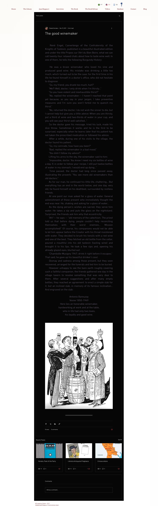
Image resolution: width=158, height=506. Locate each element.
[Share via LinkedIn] (55, 424)
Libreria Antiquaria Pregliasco (78, 461)
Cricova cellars (103, 461)
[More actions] (112, 28)
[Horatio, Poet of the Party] (49, 450)
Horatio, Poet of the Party (47, 461)
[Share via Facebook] (46, 424)
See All (120, 440)
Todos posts (39, 16)
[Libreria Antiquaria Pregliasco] (79, 450)
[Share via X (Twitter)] (50, 424)
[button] (119, 15)
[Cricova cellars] (108, 450)
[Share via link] (59, 424)
